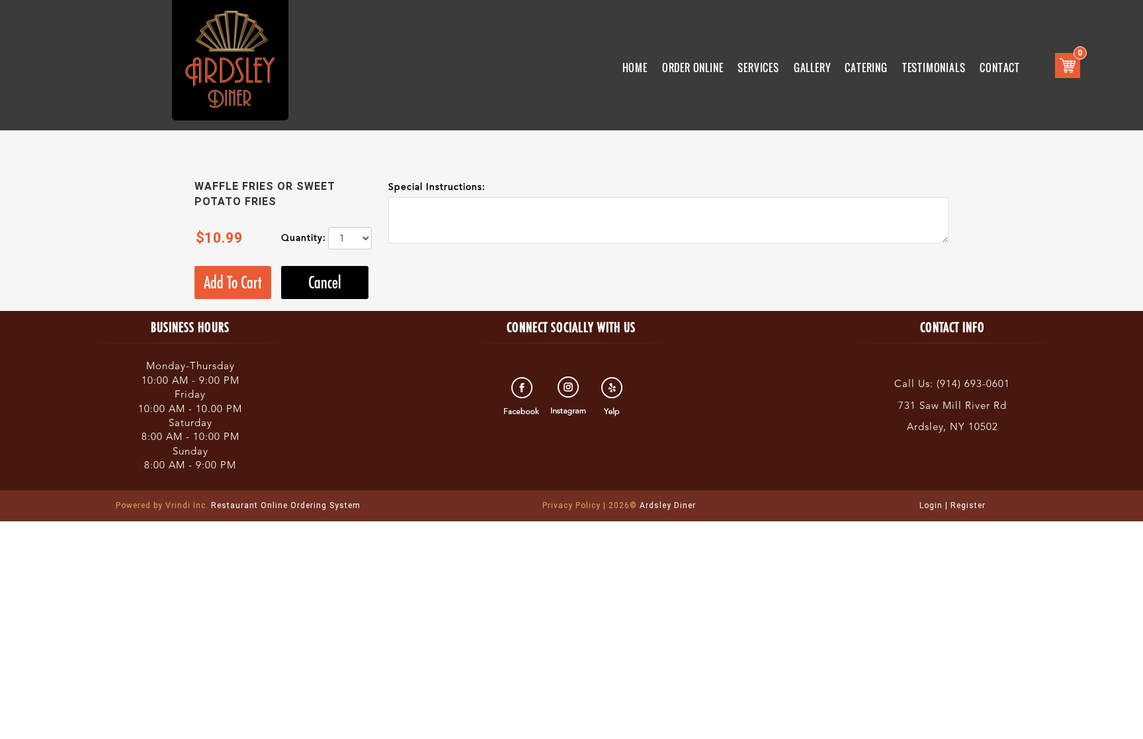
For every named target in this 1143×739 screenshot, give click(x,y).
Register (968, 505)
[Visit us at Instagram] (568, 396)
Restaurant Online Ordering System (238, 505)
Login (931, 505)
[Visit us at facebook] (523, 396)
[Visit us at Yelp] (613, 396)
